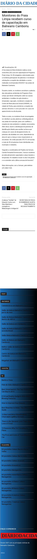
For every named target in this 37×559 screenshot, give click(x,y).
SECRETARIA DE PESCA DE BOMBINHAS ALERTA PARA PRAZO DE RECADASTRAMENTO (27, 203)
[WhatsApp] (18, 34)
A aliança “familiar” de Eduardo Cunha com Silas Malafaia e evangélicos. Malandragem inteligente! (10, 204)
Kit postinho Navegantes (12, 470)
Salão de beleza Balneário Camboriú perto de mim (16, 311)
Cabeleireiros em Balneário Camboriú (17, 306)
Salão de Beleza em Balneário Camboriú (13, 341)
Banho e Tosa (7, 380)
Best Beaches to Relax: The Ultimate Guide (16, 409)
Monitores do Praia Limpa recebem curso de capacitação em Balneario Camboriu (17, 177)
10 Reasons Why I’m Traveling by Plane (15, 429)
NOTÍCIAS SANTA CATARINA (14, 12)
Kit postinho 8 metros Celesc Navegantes (13, 496)
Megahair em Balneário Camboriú (15, 360)
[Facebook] (4, 34)
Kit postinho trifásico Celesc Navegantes (13, 482)
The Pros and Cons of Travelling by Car (16, 436)
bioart (3, 294)
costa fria (5, 368)
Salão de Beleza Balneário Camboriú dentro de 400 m (16, 318)
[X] (8, 34)
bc (2, 376)
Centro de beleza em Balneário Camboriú (14, 355)
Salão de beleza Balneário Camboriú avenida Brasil (16, 330)
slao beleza (5, 301)
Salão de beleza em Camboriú (13, 324)
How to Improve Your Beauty (13, 403)
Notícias (9, 9)
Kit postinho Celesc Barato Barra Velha (15, 450)
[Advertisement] (18, 238)
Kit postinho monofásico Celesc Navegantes (15, 476)
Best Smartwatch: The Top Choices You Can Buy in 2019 (17, 390)
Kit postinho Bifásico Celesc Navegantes (13, 489)
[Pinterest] (13, 34)
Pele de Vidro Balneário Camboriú (15, 385)
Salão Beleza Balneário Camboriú (15, 335)
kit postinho (5, 445)
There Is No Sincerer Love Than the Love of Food (16, 422)
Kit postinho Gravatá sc (11, 465)
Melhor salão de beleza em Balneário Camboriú (16, 348)
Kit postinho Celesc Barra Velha (14, 456)
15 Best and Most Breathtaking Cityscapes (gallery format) (14, 415)
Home (3, 9)
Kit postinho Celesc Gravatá (13, 461)
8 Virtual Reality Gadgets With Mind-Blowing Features (16, 397)
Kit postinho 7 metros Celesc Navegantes (13, 503)
